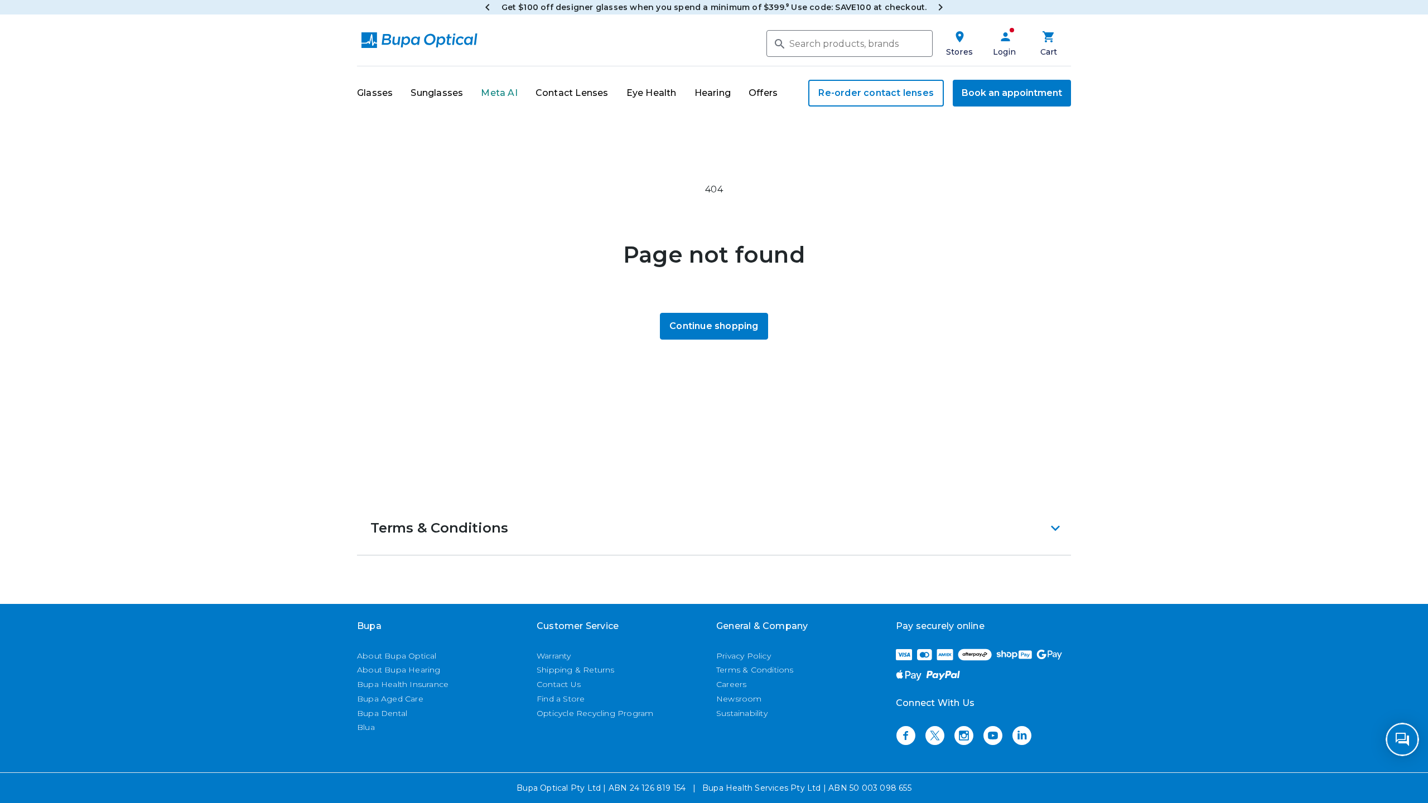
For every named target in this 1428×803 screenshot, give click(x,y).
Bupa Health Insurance (402, 684)
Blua (366, 727)
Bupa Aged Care (390, 699)
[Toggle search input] (778, 43)
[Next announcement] (940, 7)
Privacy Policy (743, 656)
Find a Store (561, 699)
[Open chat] (1402, 739)
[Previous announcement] (487, 7)
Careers (731, 684)
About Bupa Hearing (399, 670)
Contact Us (559, 684)
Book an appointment (1012, 93)
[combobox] (849, 43)
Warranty (554, 656)
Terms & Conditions (755, 670)
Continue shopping (713, 326)
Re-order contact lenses (876, 93)
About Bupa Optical (397, 656)
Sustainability (742, 713)
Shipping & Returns (576, 670)
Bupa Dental (382, 713)
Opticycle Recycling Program (595, 713)
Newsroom (739, 699)
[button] (714, 528)
